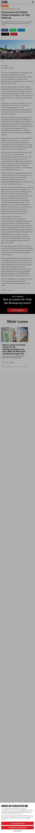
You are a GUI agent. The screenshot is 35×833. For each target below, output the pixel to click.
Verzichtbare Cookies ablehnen (17, 827)
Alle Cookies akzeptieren (17, 823)
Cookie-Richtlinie (17, 830)
